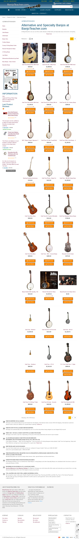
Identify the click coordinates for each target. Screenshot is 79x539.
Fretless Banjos (6, 42)
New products (21, 520)
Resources (69, 10)
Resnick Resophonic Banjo (8, 48)
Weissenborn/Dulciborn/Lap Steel (10, 58)
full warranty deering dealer (54, 525)
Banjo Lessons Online (11, 497)
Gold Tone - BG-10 (67, 329)
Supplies (58, 10)
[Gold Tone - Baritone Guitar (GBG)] (30, 318)
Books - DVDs (20, 10)
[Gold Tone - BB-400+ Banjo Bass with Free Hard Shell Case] (68, 166)
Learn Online (45, 10)
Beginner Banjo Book (13, 491)
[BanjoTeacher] (23, 5)
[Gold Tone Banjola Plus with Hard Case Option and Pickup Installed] (30, 53)
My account (36, 518)
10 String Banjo (6, 52)
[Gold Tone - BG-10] (68, 318)
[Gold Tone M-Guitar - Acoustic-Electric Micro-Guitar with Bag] (49, 390)
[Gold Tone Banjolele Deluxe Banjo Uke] (68, 204)
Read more (39, 443)
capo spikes (52, 522)
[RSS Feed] (3, 109)
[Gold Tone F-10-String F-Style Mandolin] (30, 390)
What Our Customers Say (36, 487)
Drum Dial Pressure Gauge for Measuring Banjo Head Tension (13, 113)
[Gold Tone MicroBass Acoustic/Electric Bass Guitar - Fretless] (30, 242)
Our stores (5, 518)
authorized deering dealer (53, 529)
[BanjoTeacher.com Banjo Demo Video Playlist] (68, 280)
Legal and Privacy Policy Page (9, 98)
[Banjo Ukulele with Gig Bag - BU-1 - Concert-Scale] (30, 280)
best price (51, 520)
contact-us (39, 424)
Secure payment (6, 101)
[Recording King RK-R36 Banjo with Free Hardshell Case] (5, 153)
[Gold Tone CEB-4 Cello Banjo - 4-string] (68, 129)
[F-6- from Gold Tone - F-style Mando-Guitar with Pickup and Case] (68, 353)
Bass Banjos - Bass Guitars (9, 61)
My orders (35, 520)
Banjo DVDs (15, 496)
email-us (68, 523)
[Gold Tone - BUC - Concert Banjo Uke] (49, 242)
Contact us (5, 520)
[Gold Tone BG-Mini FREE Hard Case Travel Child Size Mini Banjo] (68, 53)
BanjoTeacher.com (6, 489)
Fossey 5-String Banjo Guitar (9, 45)
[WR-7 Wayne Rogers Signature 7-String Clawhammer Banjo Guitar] (30, 129)
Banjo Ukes (5, 39)
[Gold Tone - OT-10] (49, 353)
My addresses (36, 522)
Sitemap (4, 522)
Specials (20, 518)
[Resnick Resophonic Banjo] (49, 280)
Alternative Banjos (8, 22)
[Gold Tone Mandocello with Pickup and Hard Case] (68, 390)
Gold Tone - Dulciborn (30, 364)
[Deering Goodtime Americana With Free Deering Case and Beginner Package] (30, 166)
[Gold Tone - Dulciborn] (30, 353)
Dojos (3, 26)
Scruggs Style (11, 493)
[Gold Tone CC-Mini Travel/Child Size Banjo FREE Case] (49, 129)
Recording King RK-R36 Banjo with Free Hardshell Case (13, 154)
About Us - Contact (39, 14)
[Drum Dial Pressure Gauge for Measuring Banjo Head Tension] (5, 113)
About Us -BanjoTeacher (8, 99)
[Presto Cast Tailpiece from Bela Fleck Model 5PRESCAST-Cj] (5, 133)
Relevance (24, 38)
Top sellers (20, 522)
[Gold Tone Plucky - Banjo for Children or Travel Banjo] (49, 166)
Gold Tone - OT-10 (49, 364)
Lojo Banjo (5, 55)
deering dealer (52, 518)
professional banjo (53, 531)
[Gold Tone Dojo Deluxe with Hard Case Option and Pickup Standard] (30, 91)
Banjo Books (7, 496)
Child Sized (5, 35)
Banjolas (4, 29)
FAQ (3, 96)
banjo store (8, 499)
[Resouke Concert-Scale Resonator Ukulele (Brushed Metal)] (68, 242)
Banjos (32, 10)
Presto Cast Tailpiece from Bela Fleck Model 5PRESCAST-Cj (13, 134)
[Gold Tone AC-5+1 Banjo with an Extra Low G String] (49, 91)
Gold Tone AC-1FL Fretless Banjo (68, 102)
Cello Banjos (5, 32)
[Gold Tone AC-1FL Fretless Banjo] (68, 91)
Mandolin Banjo (6, 65)
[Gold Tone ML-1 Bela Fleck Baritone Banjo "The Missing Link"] (49, 53)
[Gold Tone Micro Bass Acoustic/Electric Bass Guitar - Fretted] (30, 204)
